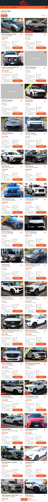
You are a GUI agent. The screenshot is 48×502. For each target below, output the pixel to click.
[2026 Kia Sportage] (36, 58)
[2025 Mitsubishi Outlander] (36, 354)
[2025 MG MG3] (36, 453)
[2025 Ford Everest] (36, 321)
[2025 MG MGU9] (12, 420)
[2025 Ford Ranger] (12, 354)
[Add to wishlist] (21, 35)
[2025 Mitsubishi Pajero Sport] (12, 486)
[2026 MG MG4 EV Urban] (12, 25)
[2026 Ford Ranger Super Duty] (12, 58)
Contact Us (17, 47)
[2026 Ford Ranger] (36, 288)
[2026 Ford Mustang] (12, 124)
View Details (6, 47)
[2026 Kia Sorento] (12, 288)
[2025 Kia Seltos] (12, 387)
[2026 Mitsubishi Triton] (12, 190)
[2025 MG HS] (36, 486)
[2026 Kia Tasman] (36, 124)
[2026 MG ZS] (36, 25)
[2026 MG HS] (12, 157)
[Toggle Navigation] (46, 7)
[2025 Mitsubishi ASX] (36, 420)
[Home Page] (24, 3)
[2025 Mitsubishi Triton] (36, 387)
